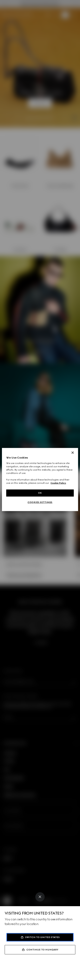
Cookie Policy (58, 483)
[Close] (40, 897)
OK (40, 493)
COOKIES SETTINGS (40, 502)
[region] (40, 479)
